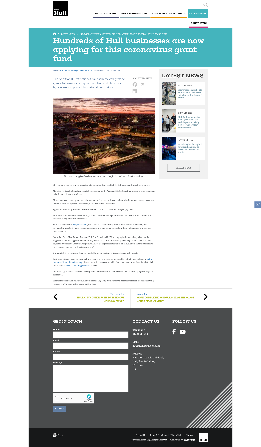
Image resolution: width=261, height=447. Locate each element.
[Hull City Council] (58, 434)
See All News (183, 167)
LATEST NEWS (198, 13)
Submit (59, 408)
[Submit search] (205, 4)
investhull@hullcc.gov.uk (146, 345)
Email (57, 340)
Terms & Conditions (158, 435)
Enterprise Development (169, 13)
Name (57, 329)
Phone (56, 351)
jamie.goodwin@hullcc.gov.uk (75, 70)
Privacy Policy (176, 435)
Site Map (189, 435)
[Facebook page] (174, 332)
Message (58, 362)
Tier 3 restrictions (79, 225)
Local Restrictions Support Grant (76, 265)
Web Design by (176, 440)
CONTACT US (199, 23)
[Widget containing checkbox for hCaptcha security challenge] (73, 398)
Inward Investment (135, 13)
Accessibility (141, 435)
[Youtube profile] (183, 332)
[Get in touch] (257, 204)
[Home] (64, 8)
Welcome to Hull (106, 13)
